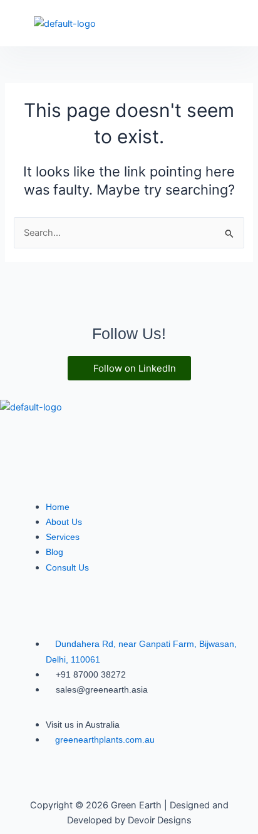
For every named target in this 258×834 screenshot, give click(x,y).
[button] (239, 22)
